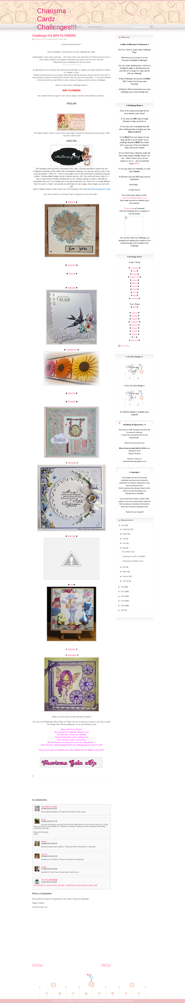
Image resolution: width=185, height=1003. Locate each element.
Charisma (128, 208)
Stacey (71, 649)
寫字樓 (54, 885)
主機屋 (62, 885)
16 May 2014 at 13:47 (49, 809)
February (126, 576)
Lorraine (134, 298)
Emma (134, 280)
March (125, 572)
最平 (35, 885)
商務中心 (43, 885)
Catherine (71, 349)
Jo (71, 584)
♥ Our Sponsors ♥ (95, 27)
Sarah (134, 273)
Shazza (44, 867)
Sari (134, 295)
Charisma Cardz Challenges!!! (64, 1001)
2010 (123, 601)
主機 (58, 885)
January (126, 581)
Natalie (71, 287)
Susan (134, 286)
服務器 (70, 885)
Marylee (72, 655)
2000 (123, 610)
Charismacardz (99, 1001)
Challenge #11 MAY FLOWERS (133, 556)
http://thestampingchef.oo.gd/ (98, 189)
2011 (123, 596)
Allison (71, 202)
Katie (134, 289)
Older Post (106, 965)
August (125, 534)
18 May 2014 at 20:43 (49, 843)
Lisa (134, 270)
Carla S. (44, 854)
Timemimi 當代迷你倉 (49, 880)
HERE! (137, 163)
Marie (134, 283)
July (124, 539)
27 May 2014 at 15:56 (49, 869)
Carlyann (134, 267)
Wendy (71, 536)
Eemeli (71, 401)
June (125, 543)
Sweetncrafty (127, 1001)
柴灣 (50, 885)
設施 (80, 885)
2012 (123, 591)
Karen (43, 819)
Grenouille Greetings (49, 807)
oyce (72, 273)
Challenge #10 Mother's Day (132, 561)
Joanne (72, 265)
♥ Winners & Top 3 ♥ (55, 27)
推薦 (95, 885)
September (127, 529)
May (124, 548)
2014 (123, 525)
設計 (74, 885)
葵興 (84, 885)
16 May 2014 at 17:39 (49, 821)
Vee (134, 307)
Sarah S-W (134, 276)
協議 (77, 885)
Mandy (71, 393)
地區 (38, 885)
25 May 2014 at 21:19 (49, 856)
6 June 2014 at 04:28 (49, 882)
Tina (135, 292)
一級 (66, 885)
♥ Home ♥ (38, 27)
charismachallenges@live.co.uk (134, 198)
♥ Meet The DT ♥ (76, 27)
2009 (123, 606)
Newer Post (37, 965)
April (124, 567)
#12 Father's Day (128, 552)
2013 (123, 587)
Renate (135, 327)
